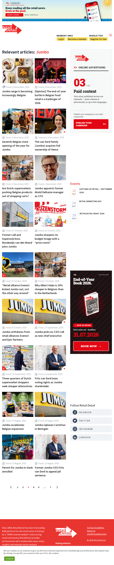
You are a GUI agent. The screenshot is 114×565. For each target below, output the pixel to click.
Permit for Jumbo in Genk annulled (17, 469)
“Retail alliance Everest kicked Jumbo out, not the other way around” (15, 289)
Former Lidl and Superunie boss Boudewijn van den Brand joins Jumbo (17, 240)
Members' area (65, 35)
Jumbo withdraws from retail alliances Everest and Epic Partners (16, 335)
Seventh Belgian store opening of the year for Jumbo (15, 145)
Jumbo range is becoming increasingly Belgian (17, 93)
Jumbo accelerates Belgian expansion (13, 426)
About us (91, 530)
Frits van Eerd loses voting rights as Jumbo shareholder (48, 382)
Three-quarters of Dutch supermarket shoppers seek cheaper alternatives (17, 382)
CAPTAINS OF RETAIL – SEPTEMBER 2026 (95, 191)
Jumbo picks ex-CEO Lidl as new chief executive (49, 333)
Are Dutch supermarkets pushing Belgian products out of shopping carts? (17, 192)
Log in (61, 39)
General (42, 137)
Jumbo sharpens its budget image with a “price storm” (47, 238)
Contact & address (95, 527)
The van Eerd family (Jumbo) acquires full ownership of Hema (47, 145)
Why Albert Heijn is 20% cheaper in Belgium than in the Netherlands (49, 289)
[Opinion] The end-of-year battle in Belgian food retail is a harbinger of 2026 (50, 97)
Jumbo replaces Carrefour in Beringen (50, 426)
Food (8, 87)
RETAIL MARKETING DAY (90, 201)
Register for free (98, 39)
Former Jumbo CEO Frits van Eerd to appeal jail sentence (49, 471)
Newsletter (96, 35)
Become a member (77, 39)
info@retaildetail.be (96, 534)
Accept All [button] (9, 558)
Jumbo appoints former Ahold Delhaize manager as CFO (49, 192)
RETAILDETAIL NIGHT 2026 (92, 213)
